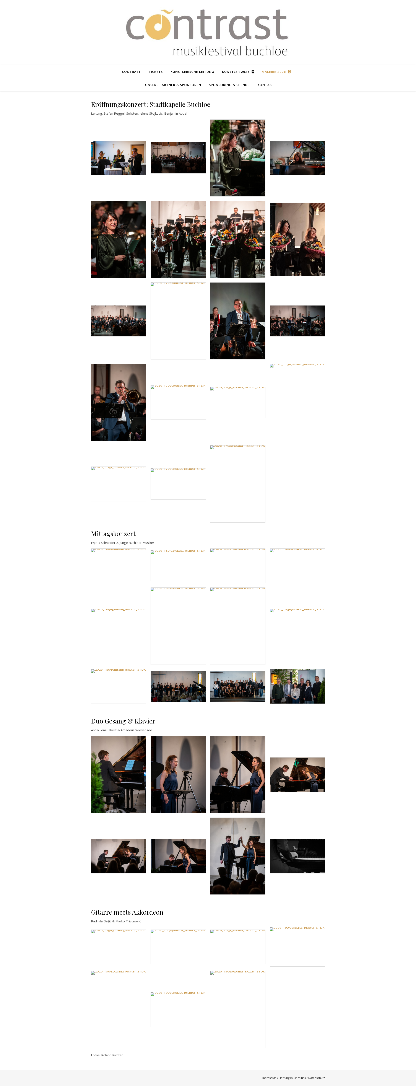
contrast (131, 71)
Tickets (156, 71)
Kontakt (265, 85)
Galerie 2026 (274, 71)
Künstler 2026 (236, 71)
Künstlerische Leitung (192, 71)
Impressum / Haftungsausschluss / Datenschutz (293, 1078)
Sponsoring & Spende (229, 85)
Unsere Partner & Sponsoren (173, 85)
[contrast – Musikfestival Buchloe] (208, 32)
